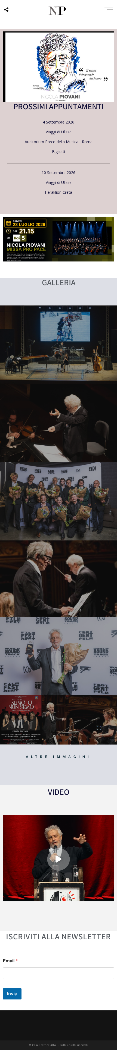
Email (10, 960)
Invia (12, 993)
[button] (58, 859)
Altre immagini (58, 757)
